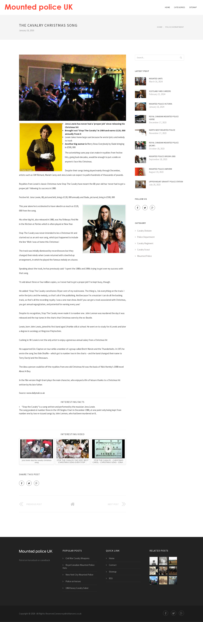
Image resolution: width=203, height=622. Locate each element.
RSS (111, 578)
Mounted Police (144, 256)
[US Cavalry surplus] (173, 580)
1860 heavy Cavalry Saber (77, 588)
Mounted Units (155, 78)
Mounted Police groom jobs (162, 156)
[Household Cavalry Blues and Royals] (173, 571)
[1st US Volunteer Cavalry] (154, 580)
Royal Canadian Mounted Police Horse (164, 118)
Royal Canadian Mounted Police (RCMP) (164, 144)
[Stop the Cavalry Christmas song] (154, 561)
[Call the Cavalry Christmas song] (163, 561)
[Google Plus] (36, 483)
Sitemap (193, 7)
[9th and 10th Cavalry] (163, 580)
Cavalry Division (144, 230)
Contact (113, 565)
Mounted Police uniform (160, 169)
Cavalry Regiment (145, 243)
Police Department (174, 27)
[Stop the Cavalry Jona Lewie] (154, 571)
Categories (179, 7)
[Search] (181, 58)
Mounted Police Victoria (160, 104)
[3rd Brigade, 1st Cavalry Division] (163, 571)
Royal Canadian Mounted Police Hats (79, 566)
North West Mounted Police (162, 130)
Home (167, 7)
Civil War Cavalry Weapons (77, 558)
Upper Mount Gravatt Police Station (166, 181)
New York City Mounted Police (79, 574)
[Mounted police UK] (38, 5)
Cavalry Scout (143, 249)
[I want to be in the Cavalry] (173, 561)
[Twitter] (29, 483)
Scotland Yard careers (160, 91)
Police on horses (73, 581)
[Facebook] (21, 483)
